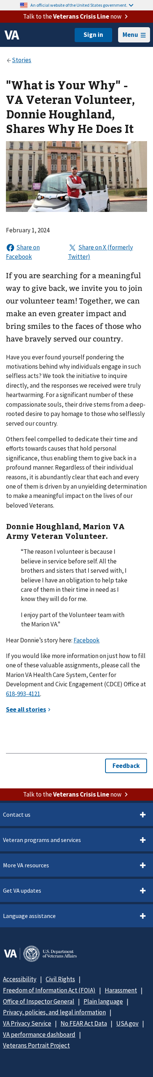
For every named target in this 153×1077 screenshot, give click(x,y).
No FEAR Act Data (84, 1023)
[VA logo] (11, 35)
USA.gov (127, 1023)
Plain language (103, 1001)
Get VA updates (22, 890)
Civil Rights (60, 979)
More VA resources (26, 865)
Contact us (16, 814)
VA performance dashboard (39, 1034)
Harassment (121, 990)
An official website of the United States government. (78, 5)
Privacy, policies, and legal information (54, 1012)
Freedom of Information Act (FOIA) (49, 990)
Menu (130, 35)
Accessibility (19, 979)
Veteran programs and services (42, 840)
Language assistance (29, 915)
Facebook (87, 640)
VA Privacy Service (27, 1023)
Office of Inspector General (38, 1001)
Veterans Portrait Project (36, 1045)
